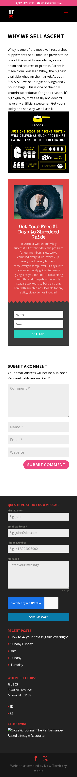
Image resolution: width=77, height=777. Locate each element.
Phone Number (17, 542)
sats (13, 651)
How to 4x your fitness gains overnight (39, 637)
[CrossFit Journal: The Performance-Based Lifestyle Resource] (38, 735)
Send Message (38, 617)
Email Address (17, 526)
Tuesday (16, 665)
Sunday (15, 658)
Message (13, 558)
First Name (16, 510)
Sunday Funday (21, 644)
